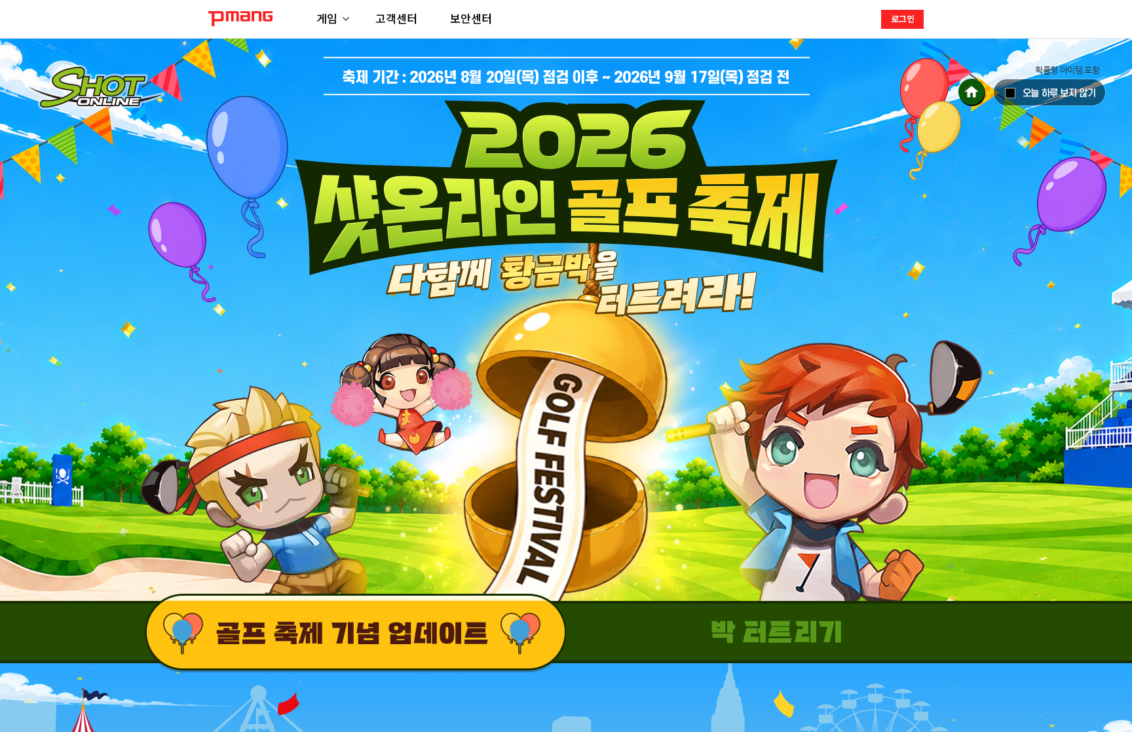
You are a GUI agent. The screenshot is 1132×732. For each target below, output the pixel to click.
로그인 (903, 18)
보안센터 (471, 18)
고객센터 (396, 18)
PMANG (240, 18)
